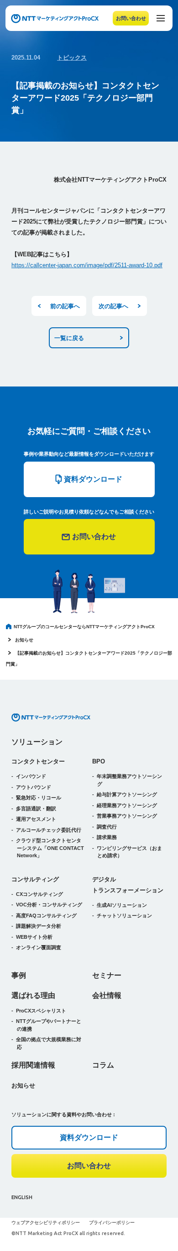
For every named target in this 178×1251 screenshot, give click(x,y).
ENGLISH (21, 1197)
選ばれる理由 (33, 995)
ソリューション (37, 742)
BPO (98, 761)
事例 (18, 975)
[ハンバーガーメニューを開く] (160, 18)
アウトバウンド (33, 787)
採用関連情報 (33, 1065)
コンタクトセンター (38, 761)
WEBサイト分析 (34, 937)
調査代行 (107, 826)
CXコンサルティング (39, 894)
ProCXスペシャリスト (41, 1010)
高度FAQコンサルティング (46, 915)
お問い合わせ (131, 18)
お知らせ (24, 639)
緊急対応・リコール (38, 797)
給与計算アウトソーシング (127, 794)
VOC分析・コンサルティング (49, 904)
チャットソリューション (124, 915)
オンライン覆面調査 (38, 947)
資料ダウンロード (89, 1137)
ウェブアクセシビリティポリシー (45, 1222)
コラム (103, 1065)
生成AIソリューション (122, 905)
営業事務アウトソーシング (127, 816)
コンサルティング (35, 879)
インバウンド (31, 776)
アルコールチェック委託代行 (48, 830)
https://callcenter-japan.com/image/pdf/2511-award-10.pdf (86, 265)
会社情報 (106, 995)
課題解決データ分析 (38, 926)
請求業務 (107, 837)
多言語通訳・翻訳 (36, 808)
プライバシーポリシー (112, 1222)
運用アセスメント (36, 819)
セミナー (106, 975)
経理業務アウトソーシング (127, 805)
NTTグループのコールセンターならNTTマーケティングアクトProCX (84, 626)
